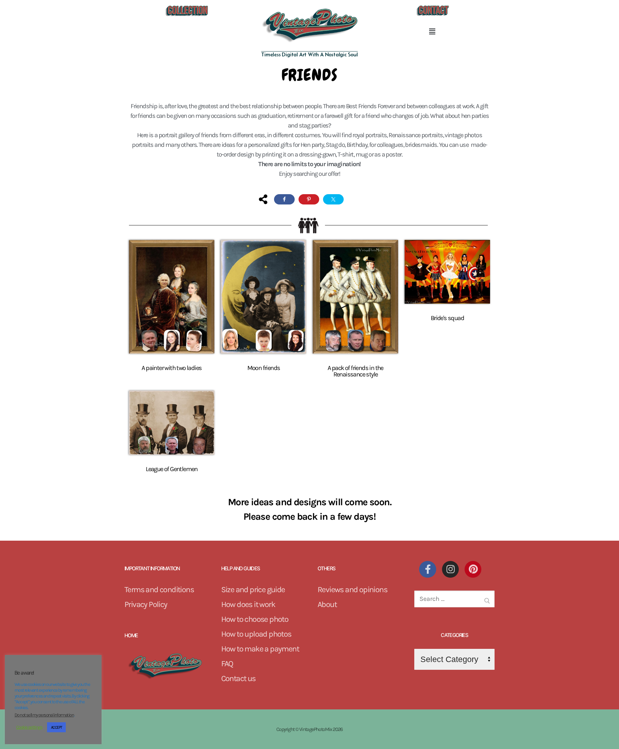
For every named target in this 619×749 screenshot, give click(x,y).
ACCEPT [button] (56, 727)
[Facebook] (427, 569)
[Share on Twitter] (333, 199)
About (327, 604)
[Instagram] (450, 569)
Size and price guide (253, 589)
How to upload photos (256, 634)
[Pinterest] (473, 569)
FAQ (227, 663)
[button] (432, 31)
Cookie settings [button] (29, 727)
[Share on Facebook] (284, 199)
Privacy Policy (145, 604)
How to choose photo (255, 619)
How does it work (248, 604)
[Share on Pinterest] (309, 199)
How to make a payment (260, 648)
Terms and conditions (159, 589)
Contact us (238, 678)
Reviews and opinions (352, 589)
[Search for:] (454, 601)
